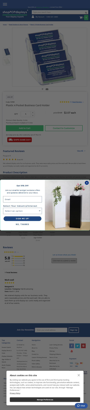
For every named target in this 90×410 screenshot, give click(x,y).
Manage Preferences (45, 400)
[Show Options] (40, 211)
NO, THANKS (22, 224)
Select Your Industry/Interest (20, 206)
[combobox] (22, 211)
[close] (79, 375)
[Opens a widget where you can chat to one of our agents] (81, 406)
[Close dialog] (87, 183)
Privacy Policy (15, 393)
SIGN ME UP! (22, 218)
